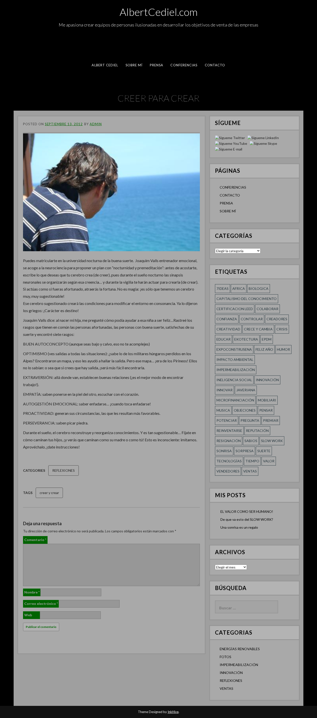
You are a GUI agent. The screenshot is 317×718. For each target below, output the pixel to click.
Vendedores (227, 471)
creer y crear (49, 493)
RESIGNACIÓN (228, 441)
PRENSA (156, 65)
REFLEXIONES (63, 470)
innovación (267, 380)
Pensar (266, 410)
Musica (223, 410)
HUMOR (283, 349)
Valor (268, 461)
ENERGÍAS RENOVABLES (240, 649)
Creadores (276, 319)
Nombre (32, 592)
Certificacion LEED (234, 309)
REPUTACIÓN (257, 430)
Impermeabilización (235, 370)
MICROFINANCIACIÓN (235, 400)
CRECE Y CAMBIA (258, 329)
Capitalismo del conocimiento (246, 299)
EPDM (266, 339)
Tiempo (252, 461)
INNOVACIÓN (231, 672)
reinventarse (229, 430)
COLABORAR (267, 309)
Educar (223, 339)
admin (96, 124)
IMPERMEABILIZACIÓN (239, 665)
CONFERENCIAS (183, 65)
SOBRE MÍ (134, 65)
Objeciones (245, 410)
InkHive (173, 712)
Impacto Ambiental (234, 359)
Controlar (252, 319)
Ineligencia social (234, 380)
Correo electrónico (41, 603)
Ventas (250, 471)
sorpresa (245, 451)
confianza (226, 319)
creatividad (228, 329)
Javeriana (245, 390)
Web (28, 615)
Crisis (282, 329)
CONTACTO (215, 65)
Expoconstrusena (234, 349)
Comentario (35, 540)
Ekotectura (246, 339)
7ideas (222, 288)
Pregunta (249, 420)
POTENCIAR (226, 420)
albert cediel (105, 65)
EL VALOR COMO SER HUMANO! (246, 511)
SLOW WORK (272, 441)
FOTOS (225, 657)
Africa (238, 288)
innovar (224, 390)
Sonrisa (224, 451)
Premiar (270, 420)
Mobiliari (267, 400)
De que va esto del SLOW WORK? (246, 519)
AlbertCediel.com (159, 12)
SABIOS (250, 441)
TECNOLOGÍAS (229, 461)
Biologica (258, 288)
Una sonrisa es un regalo (239, 527)
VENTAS (226, 688)
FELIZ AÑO (264, 349)
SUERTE (263, 451)
